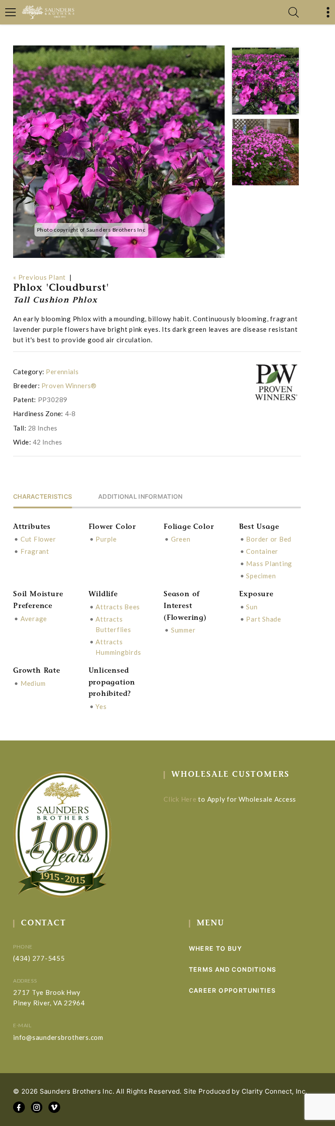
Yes (101, 706)
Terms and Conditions (233, 969)
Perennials (62, 371)
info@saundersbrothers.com (58, 1037)
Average (34, 618)
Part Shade (263, 619)
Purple (106, 539)
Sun (251, 607)
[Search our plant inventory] (293, 12)
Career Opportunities (232, 990)
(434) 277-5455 (39, 958)
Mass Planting (269, 563)
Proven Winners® (69, 385)
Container (262, 551)
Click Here (180, 799)
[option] (119, 151)
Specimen (261, 576)
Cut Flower (38, 539)
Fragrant (35, 551)
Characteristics (42, 496)
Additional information (140, 496)
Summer (183, 630)
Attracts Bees (118, 607)
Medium (33, 683)
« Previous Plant (39, 277)
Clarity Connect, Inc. (275, 1091)
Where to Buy (216, 948)
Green (181, 539)
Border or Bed (268, 539)
